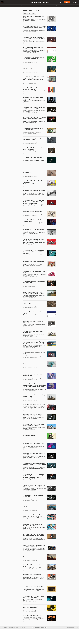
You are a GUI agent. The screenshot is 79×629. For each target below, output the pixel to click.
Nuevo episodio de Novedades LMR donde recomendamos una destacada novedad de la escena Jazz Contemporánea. (34, 213)
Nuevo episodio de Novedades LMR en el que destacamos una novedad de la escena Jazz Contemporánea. (34, 132)
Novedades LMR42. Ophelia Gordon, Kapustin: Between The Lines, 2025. (32, 616)
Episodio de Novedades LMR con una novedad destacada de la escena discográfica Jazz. (34, 335)
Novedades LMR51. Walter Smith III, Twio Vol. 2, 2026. (34, 444)
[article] (39, 19)
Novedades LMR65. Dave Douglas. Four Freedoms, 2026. (33, 220)
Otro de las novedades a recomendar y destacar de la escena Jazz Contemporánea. (34, 60)
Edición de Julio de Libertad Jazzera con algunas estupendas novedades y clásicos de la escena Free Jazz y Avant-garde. (34, 244)
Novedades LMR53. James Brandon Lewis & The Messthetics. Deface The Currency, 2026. (34, 405)
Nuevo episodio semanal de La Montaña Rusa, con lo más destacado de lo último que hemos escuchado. (33, 346)
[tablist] (29, 13)
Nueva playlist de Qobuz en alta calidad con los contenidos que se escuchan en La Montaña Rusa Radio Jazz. (34, 51)
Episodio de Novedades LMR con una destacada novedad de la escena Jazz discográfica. (34, 325)
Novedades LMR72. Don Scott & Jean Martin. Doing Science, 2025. (34, 129)
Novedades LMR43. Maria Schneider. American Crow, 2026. (32, 575)
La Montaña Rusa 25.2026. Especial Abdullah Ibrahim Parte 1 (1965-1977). (34, 434)
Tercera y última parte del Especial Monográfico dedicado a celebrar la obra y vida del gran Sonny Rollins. (34, 590)
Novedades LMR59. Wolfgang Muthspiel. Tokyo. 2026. (33, 322)
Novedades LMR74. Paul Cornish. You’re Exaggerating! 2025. (33, 98)
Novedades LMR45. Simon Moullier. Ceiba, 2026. (33, 555)
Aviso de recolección (22, 627)
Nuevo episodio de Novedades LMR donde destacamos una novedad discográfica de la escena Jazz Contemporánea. (34, 194)
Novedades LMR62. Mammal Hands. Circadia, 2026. (34, 272)
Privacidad (13, 627)
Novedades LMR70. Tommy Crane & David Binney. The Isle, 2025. (33, 148)
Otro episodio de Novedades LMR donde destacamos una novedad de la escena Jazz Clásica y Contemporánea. (33, 499)
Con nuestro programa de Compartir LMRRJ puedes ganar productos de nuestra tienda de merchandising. (34, 518)
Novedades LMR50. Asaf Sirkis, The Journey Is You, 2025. (34, 454)
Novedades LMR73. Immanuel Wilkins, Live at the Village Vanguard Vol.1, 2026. (34, 108)
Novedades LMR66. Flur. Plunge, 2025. (32, 211)
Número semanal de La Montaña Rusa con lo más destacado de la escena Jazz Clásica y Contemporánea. (34, 479)
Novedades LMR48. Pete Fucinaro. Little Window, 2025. (33, 496)
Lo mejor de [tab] (29, 13)
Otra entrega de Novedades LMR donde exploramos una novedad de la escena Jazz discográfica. (33, 447)
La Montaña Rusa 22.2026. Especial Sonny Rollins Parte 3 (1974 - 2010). (33, 587)
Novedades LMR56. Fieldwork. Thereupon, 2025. (33, 362)
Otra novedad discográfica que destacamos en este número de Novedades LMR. (34, 398)
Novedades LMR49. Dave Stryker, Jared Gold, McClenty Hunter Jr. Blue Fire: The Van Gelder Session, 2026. (34, 465)
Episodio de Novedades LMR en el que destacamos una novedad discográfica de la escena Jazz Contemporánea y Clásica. (33, 365)
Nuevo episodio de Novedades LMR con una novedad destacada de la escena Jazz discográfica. (33, 305)
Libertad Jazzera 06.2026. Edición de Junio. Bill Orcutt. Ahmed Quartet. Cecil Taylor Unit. (34, 486)
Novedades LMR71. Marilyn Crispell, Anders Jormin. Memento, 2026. (34, 138)
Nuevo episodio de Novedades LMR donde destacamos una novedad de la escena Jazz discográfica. (34, 418)
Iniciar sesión (74, 2)
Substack (68, 627)
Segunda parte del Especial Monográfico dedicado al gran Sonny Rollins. (33, 600)
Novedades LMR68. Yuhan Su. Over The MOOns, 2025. (33, 181)
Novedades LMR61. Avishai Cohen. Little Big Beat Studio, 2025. (34, 282)
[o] (51, 19)
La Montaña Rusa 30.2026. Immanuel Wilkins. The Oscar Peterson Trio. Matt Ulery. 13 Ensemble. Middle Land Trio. (34, 202)
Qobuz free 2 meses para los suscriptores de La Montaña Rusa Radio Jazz (34, 546)
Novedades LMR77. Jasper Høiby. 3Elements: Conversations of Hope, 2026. (34, 58)
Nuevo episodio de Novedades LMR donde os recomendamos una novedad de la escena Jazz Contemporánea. (31, 151)
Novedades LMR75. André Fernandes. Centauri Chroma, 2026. (32, 88)
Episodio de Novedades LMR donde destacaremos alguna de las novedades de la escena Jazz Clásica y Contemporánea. (34, 508)
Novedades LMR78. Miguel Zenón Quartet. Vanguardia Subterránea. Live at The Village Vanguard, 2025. (34, 39)
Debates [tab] (33, 13)
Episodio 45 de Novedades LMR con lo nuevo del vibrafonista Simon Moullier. (34, 558)
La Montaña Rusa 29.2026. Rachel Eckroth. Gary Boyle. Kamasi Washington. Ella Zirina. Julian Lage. (34, 252)
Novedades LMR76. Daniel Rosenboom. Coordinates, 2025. (32, 67)
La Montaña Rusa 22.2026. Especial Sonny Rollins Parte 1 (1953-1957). (33, 606)
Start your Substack (36, 627)
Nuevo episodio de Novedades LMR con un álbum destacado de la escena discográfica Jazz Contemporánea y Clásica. (34, 377)
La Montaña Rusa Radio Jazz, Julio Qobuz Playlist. (33, 312)
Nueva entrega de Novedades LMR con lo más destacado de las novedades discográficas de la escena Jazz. (34, 457)
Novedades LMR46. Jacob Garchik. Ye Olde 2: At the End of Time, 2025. (34, 525)
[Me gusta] (24, 34)
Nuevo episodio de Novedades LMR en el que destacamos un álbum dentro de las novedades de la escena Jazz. (34, 265)
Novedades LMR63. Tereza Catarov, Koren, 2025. (33, 262)
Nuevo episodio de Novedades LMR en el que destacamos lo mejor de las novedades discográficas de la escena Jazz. (34, 468)
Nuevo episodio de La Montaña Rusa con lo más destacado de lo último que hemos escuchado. (34, 31)
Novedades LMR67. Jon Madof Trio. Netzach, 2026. (34, 191)
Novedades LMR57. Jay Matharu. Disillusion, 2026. (34, 353)
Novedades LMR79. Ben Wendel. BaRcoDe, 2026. (33, 17)
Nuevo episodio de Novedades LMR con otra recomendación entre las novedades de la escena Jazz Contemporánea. (34, 70)
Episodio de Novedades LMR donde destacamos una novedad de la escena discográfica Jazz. (34, 275)
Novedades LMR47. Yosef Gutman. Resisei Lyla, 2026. (33, 505)
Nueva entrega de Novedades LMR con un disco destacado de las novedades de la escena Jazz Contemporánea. (34, 223)
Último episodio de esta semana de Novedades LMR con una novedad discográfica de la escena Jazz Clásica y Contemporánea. (34, 355)
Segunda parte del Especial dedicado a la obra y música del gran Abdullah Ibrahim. (34, 428)
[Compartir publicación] (63, 2)
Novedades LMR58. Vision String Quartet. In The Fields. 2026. (34, 332)
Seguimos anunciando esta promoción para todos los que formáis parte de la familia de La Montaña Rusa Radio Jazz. (34, 549)
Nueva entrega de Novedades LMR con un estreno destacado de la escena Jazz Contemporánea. (34, 20)
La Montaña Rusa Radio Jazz (32, 21)
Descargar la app (43, 627)
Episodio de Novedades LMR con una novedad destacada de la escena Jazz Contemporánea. (34, 111)
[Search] (60, 2)
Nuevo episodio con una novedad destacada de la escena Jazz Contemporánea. (34, 91)
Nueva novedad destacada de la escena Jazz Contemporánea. (34, 41)
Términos (17, 627)
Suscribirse (67, 2)
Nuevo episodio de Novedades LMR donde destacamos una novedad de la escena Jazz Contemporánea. (34, 233)
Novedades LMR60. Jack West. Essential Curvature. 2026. (33, 302)
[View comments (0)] (31, 23)
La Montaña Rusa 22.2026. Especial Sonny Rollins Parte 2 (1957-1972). (33, 597)
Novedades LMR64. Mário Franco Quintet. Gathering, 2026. (33, 230)
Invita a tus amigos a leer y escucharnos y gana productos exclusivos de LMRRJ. (33, 515)
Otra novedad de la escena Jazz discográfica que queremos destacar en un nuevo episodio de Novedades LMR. (34, 174)
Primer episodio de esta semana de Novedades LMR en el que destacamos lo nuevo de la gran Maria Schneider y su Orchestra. (33, 578)
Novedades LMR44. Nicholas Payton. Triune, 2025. (34, 565)
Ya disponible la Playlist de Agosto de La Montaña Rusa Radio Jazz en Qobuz (33, 48)
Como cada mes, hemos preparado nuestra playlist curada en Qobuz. (34, 315)
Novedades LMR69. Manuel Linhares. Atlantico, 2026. (32, 171)
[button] (21, 6)
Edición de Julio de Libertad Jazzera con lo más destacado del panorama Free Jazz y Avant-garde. (34, 489)
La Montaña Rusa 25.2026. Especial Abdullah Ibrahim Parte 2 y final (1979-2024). (34, 425)
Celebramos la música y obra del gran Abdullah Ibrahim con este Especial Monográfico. (34, 437)
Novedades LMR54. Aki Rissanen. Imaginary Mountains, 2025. (34, 395)
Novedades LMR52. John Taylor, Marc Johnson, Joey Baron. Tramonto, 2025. (33, 415)
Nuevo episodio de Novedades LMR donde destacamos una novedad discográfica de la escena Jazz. (34, 285)
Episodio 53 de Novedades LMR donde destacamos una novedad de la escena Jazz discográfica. (33, 408)
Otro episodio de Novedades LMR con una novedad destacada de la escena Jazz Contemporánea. (32, 141)
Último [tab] (25, 13)
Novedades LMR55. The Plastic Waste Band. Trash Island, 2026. (34, 374)
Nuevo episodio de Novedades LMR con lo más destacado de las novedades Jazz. (34, 528)
